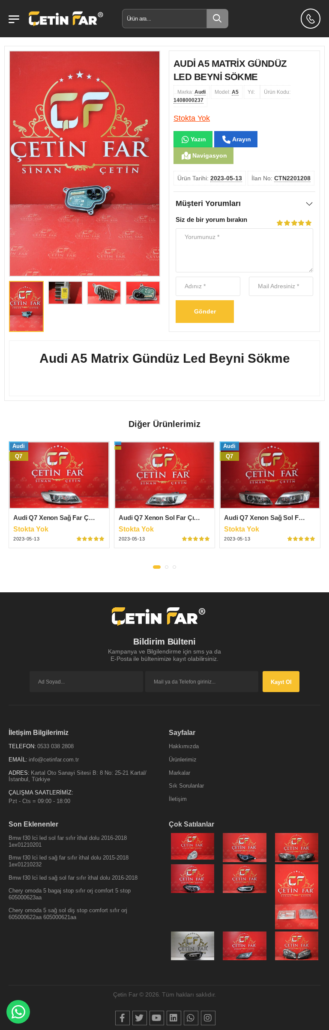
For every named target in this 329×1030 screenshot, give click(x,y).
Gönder (205, 311)
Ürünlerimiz (183, 759)
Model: (227, 92)
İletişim (178, 799)
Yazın (197, 139)
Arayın (240, 139)
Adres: (19, 773)
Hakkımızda (184, 746)
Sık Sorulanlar (186, 785)
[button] (157, 567)
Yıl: (252, 92)
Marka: (191, 92)
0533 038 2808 (55, 746)
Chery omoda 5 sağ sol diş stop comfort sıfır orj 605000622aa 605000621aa (68, 913)
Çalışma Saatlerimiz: (41, 792)
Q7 (18, 456)
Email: (18, 759)
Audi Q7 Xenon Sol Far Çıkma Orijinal (174, 517)
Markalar (179, 773)
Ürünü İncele (59, 502)
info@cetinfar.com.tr (54, 759)
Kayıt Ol (281, 682)
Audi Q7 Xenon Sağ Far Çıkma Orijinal (69, 517)
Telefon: (22, 746)
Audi (18, 446)
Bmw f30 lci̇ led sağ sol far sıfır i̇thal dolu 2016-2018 (73, 878)
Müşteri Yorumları (208, 203)
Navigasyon (209, 155)
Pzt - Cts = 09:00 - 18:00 (39, 801)
